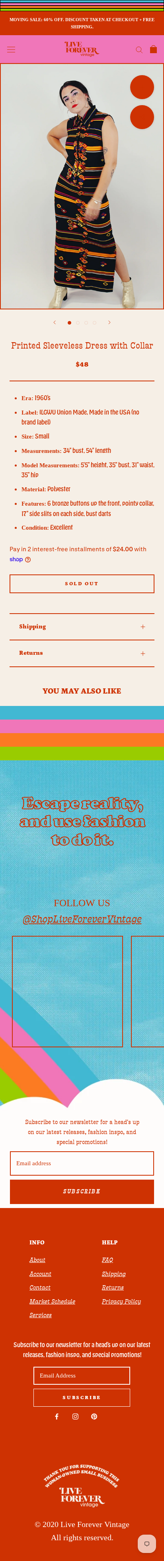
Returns (31, 653)
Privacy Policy (121, 1302)
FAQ (107, 1260)
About (37, 1260)
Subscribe (81, 1191)
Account (40, 1274)
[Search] (139, 49)
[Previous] (54, 322)
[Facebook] (57, 1416)
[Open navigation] (11, 49)
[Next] (109, 322)
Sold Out (82, 584)
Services (40, 1315)
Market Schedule (52, 1302)
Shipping (32, 626)
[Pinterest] (94, 1416)
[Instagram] (75, 1416)
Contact (40, 1288)
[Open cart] (153, 49)
